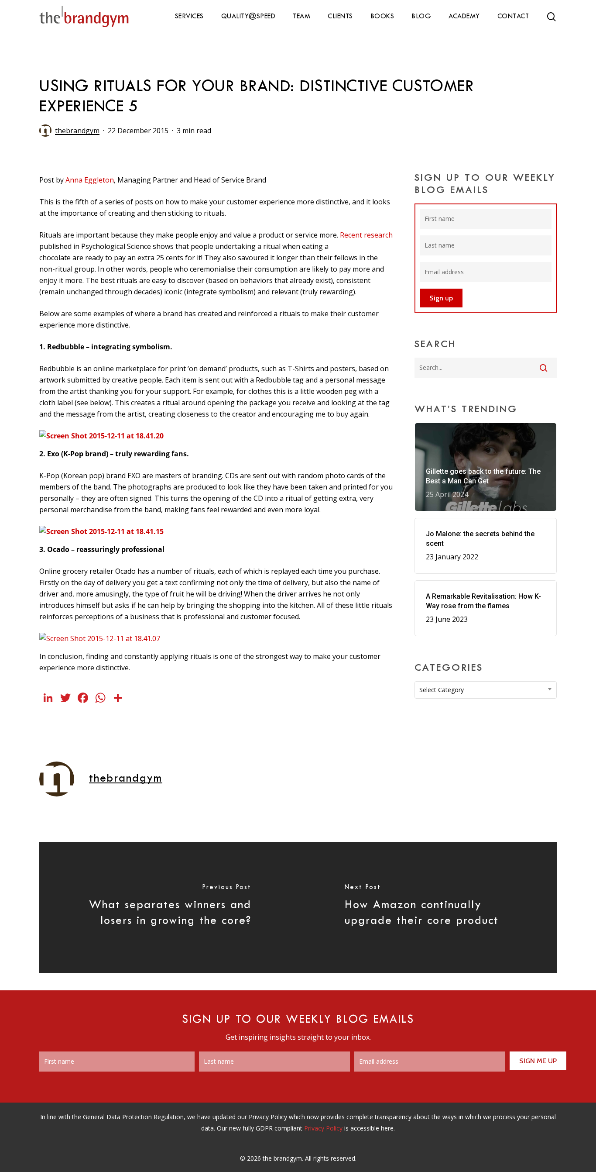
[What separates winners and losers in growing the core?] (168, 907)
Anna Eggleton (89, 180)
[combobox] (485, 690)
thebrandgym (77, 130)
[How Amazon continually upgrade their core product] (427, 907)
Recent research (366, 235)
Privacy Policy (323, 1128)
